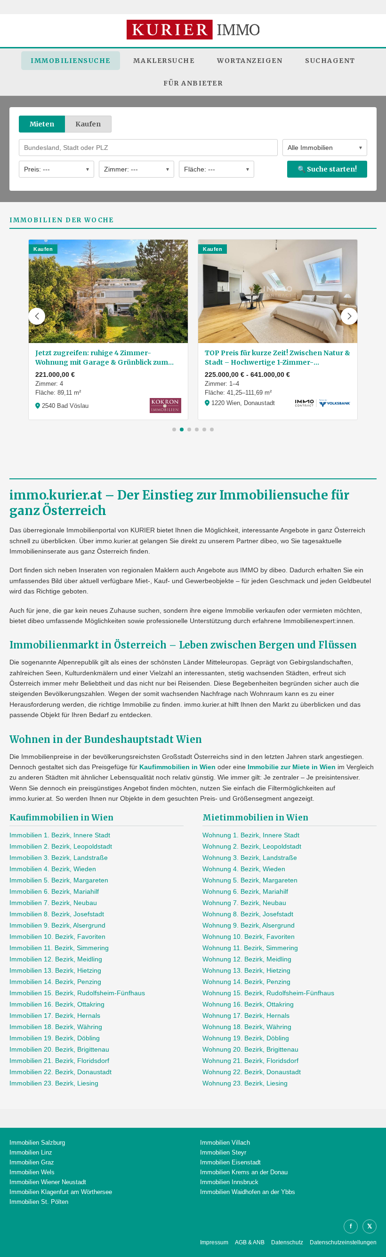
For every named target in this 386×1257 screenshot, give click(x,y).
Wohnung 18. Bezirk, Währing (246, 1027)
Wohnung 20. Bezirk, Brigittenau (250, 1049)
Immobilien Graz (31, 1162)
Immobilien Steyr (223, 1152)
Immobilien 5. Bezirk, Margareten (58, 880)
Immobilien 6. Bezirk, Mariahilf (54, 891)
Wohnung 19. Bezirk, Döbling (245, 1038)
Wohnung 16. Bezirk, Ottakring (248, 1004)
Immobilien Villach (225, 1142)
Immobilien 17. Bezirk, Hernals (54, 1015)
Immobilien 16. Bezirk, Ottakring (57, 1004)
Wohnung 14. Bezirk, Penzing (246, 981)
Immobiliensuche (71, 60)
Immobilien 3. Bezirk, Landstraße (58, 857)
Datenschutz (287, 1242)
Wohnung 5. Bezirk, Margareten (250, 880)
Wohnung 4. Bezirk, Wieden (243, 869)
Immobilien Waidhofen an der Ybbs (247, 1191)
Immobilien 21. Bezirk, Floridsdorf (59, 1060)
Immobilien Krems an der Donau (244, 1172)
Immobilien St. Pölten (38, 1201)
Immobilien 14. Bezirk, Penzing (55, 981)
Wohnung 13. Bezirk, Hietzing (246, 970)
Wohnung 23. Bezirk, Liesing (245, 1083)
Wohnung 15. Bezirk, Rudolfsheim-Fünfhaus (268, 993)
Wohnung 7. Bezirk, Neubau (244, 902)
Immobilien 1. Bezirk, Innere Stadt (59, 835)
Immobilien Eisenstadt (230, 1162)
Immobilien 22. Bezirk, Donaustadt (60, 1072)
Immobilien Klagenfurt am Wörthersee (60, 1191)
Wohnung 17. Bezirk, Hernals (246, 1015)
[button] (36, 316)
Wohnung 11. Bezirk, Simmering (250, 948)
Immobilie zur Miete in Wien (292, 767)
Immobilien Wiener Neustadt (47, 1182)
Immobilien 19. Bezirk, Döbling (54, 1038)
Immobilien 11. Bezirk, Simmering (59, 948)
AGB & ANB (250, 1242)
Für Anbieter (193, 83)
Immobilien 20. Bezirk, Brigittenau (59, 1049)
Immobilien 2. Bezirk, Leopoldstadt (60, 846)
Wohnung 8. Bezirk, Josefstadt (247, 914)
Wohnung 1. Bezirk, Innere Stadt (250, 835)
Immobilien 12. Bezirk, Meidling (55, 959)
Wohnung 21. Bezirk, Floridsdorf (250, 1060)
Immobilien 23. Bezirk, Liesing (53, 1083)
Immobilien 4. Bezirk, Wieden (52, 869)
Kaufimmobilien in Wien (177, 767)
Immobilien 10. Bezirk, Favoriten (57, 936)
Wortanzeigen (249, 60)
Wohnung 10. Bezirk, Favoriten (248, 936)
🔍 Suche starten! (327, 169)
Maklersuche (164, 60)
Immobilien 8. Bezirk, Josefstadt (56, 914)
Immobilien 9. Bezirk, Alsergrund (57, 925)
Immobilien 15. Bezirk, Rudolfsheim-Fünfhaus (77, 993)
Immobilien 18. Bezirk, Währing (55, 1027)
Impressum (214, 1242)
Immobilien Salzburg (37, 1142)
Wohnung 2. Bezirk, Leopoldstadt (251, 846)
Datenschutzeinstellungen (343, 1242)
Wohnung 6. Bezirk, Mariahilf (245, 891)
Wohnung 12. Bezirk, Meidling (246, 959)
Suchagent (330, 60)
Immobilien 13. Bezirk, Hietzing (55, 970)
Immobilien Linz (30, 1152)
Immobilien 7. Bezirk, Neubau (53, 902)
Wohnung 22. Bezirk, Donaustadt (251, 1072)
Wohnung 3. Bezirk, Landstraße (249, 857)
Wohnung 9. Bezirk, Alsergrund (248, 925)
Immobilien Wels (32, 1172)
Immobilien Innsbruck (229, 1182)
